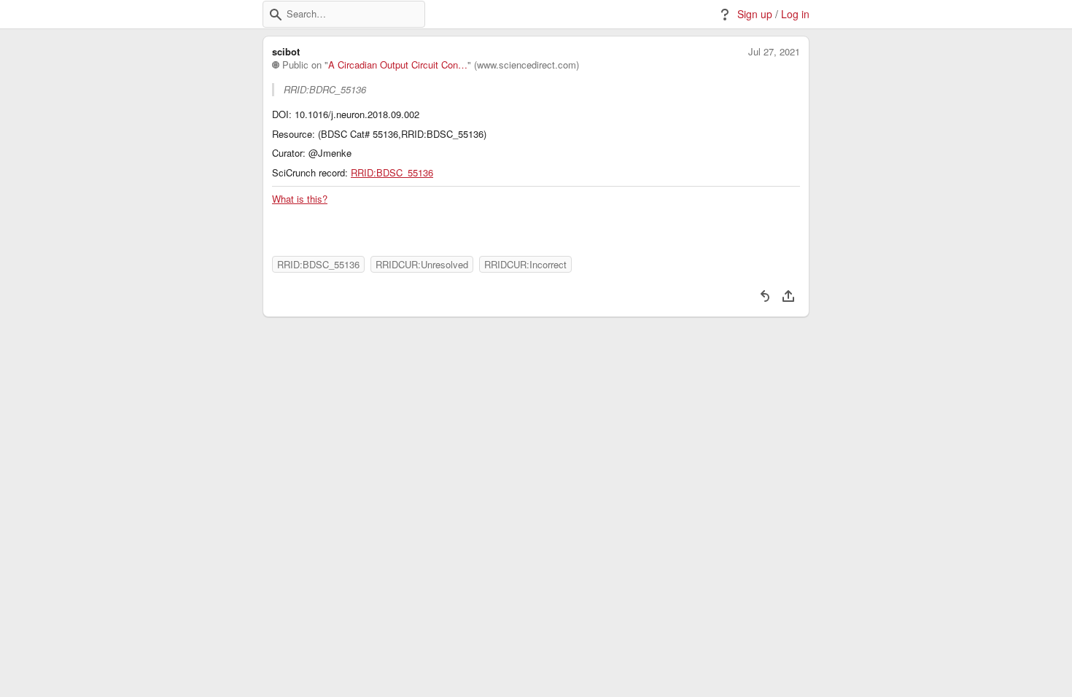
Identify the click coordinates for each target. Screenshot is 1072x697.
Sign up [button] (754, 14)
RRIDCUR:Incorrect (525, 264)
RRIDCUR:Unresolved (422, 264)
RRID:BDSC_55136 (392, 172)
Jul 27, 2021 (774, 51)
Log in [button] (795, 14)
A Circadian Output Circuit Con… (397, 64)
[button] (276, 14)
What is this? (299, 199)
